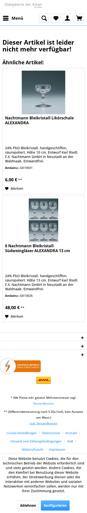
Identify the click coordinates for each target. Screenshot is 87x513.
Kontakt (71, 433)
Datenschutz (51, 433)
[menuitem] (13, 18)
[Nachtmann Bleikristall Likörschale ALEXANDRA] (43, 92)
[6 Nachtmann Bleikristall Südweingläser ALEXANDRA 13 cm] (43, 220)
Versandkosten (43, 403)
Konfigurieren (55, 505)
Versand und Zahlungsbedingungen (36, 441)
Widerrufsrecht (33, 449)
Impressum (57, 449)
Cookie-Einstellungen (22, 433)
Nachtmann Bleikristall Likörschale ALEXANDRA (39, 120)
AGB (70, 441)
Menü (17, 18)
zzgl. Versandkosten (44, 423)
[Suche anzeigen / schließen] (44, 18)
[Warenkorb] (79, 18)
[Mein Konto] (67, 18)
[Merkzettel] (55, 18)
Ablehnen (28, 505)
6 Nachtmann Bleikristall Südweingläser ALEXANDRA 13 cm (37, 248)
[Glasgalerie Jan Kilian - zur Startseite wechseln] (23, 6)
